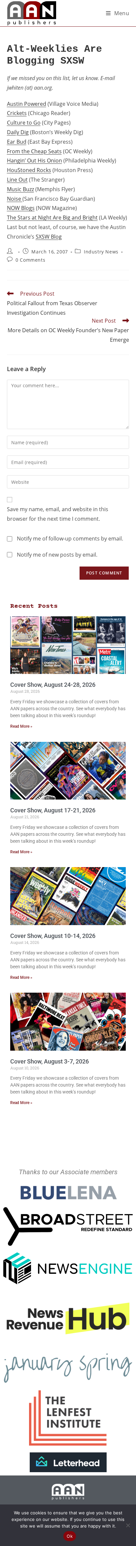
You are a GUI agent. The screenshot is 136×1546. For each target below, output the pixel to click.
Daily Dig (18, 132)
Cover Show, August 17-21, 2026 (52, 810)
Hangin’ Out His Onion (34, 160)
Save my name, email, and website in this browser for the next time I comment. (57, 514)
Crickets (17, 113)
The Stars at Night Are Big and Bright (52, 217)
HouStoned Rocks (29, 170)
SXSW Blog (49, 236)
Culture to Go (24, 122)
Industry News (101, 251)
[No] (127, 1525)
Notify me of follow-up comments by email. (70, 538)
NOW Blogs (21, 208)
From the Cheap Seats (34, 151)
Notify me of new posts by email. (57, 554)
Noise (14, 198)
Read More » (21, 726)
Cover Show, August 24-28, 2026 (52, 684)
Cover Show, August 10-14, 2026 (52, 935)
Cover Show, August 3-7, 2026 (49, 1061)
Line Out (17, 179)
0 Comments (30, 260)
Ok (70, 1536)
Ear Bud (16, 141)
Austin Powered (26, 103)
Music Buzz (20, 189)
